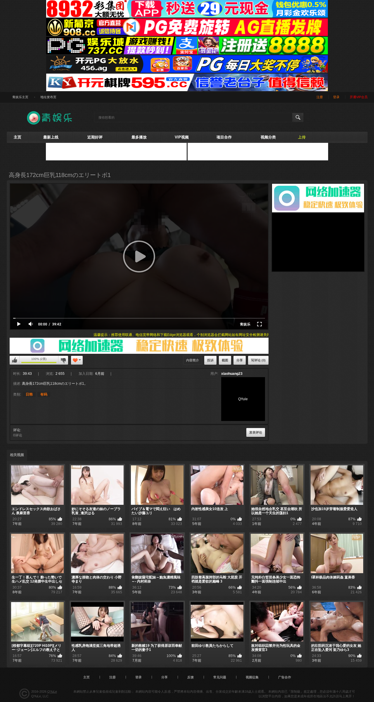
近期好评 (95, 137)
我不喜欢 (63, 360)
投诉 (210, 360)
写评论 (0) (258, 360)
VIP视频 (182, 137)
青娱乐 (245, 324)
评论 (16, 430)
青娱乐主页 (20, 97)
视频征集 (252, 677)
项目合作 (224, 137)
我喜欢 (15, 360)
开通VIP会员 (359, 97)
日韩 (29, 394)
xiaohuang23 (232, 374)
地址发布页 (48, 97)
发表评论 (255, 432)
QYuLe (52, 691)
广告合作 (284, 677)
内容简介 (192, 360)
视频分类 (268, 137)
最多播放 (139, 137)
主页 (17, 137)
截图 (225, 360)
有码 (43, 394)
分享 (239, 360)
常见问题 (219, 677)
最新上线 (50, 137)
